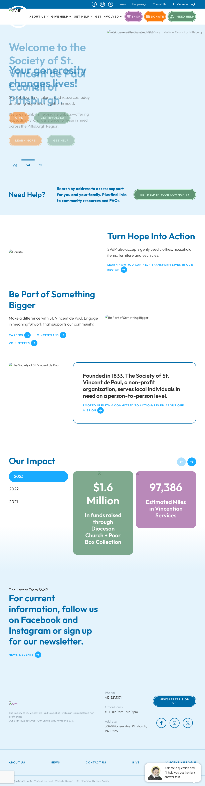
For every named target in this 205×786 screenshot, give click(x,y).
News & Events (21, 654)
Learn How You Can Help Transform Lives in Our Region (150, 267)
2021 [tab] (13, 501)
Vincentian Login (186, 4)
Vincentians (48, 335)
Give (19, 118)
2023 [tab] (18, 476)
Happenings (139, 4)
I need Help (184, 16)
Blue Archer (102, 780)
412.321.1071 (113, 697)
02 (28, 165)
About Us (37, 16)
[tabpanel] (134, 513)
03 (40, 164)
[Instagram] (102, 4)
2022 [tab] (14, 488)
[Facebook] (94, 4)
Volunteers (19, 343)
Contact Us (159, 4)
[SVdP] (18, 16)
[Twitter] (110, 4)
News (123, 4)
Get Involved (107, 16)
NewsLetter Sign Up (174, 701)
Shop (136, 16)
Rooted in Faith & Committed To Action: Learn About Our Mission (133, 408)
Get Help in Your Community (165, 194)
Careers (16, 335)
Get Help (81, 16)
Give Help (59, 16)
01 (15, 164)
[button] (47, 17)
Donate (157, 16)
